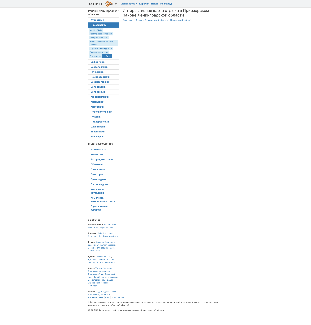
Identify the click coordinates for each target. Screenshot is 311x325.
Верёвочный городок (98, 283)
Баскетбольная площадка (100, 280)
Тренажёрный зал (103, 268)
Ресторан (107, 233)
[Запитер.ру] (103, 3)
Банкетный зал (110, 236)
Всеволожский (99, 66)
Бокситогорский (100, 81)
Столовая (92, 236)
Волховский (98, 91)
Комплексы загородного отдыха (103, 199)
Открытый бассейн (106, 245)
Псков (154, 3)
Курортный (97, 19)
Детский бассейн (96, 259)
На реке (109, 227)
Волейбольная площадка (105, 277)
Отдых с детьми (103, 256)
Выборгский (98, 61)
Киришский (97, 101)
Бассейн (100, 242)
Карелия (144, 3)
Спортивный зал (96, 274)
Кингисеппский (100, 96)
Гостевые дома (99, 184)
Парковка (105, 294)
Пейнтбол (92, 285)
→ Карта (107, 56)
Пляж (111, 248)
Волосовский (98, 86)
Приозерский (98, 24)
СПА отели (97, 164)
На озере (100, 227)
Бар (100, 236)
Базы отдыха (96, 30)
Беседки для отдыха (98, 248)
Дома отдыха (98, 179)
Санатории (97, 174)
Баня (97, 250)
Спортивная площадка (99, 271)
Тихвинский (98, 131)
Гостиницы (95, 56)
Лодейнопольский (101, 111)
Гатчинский (97, 71)
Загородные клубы (99, 37)
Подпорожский (100, 121)
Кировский (97, 106)
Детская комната (107, 262)
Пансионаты (98, 169)
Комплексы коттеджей (101, 34)
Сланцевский (98, 126)
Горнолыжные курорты (101, 48)
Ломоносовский (100, 76)
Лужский (96, 116)
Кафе (100, 233)
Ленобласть (128, 3)
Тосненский (97, 136)
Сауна (91, 250)
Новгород (166, 3)
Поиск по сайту (119, 297)
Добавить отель (95, 297)
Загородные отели (99, 52)
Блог (107, 297)
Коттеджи (97, 154)
